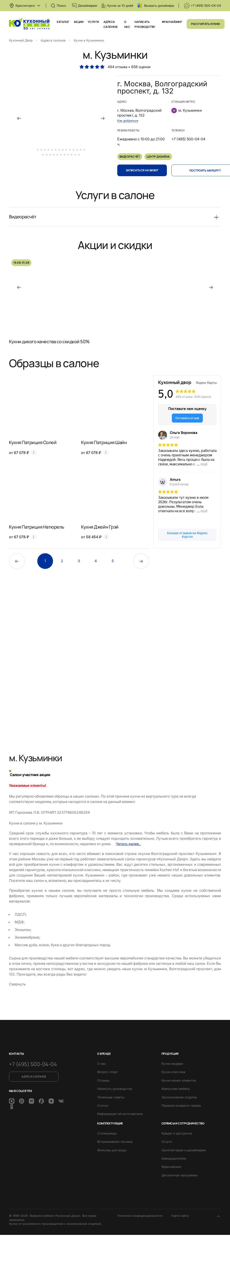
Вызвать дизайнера (159, 5)
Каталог (63, 22)
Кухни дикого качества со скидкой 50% (49, 341)
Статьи (102, 1105)
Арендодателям (173, 1158)
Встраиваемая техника (115, 1141)
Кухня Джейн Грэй (99, 527)
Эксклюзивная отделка (179, 1097)
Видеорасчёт (129, 156)
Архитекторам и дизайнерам (183, 1150)
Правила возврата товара (181, 1105)
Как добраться (127, 120)
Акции (78, 22)
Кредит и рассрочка (176, 1133)
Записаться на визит (142, 170)
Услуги (93, 22)
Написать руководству (114, 1089)
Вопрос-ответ (107, 1072)
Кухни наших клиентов (178, 1080)
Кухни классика (173, 1072)
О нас (101, 1063)
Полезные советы (110, 1097)
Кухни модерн (172, 1063)
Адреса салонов (34, 1076)
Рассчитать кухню (205, 24)
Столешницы (107, 1133)
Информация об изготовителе (120, 1114)
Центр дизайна (158, 156)
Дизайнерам (87, 5)
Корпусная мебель (175, 1089)
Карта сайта (179, 1215)
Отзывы (103, 1080)
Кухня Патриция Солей (32, 442)
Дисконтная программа (179, 1175)
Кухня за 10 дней (120, 5)
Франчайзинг (172, 22)
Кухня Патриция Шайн (104, 442)
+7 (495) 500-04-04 (206, 5)
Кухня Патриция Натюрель (36, 527)
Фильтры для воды (111, 1150)
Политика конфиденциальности (140, 1215)
